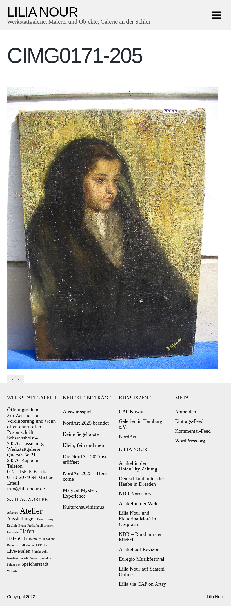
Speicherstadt (34, 564)
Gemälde (13, 532)
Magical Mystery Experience (80, 493)
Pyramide (45, 558)
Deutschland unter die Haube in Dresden (141, 481)
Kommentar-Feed (193, 431)
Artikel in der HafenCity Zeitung (138, 466)
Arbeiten (12, 512)
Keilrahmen (27, 545)
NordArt (12, 558)
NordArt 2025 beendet (86, 423)
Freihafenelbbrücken (40, 525)
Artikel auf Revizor (139, 549)
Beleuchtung (45, 519)
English (12, 525)
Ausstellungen (21, 518)
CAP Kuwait (132, 411)
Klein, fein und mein (84, 445)
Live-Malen (18, 551)
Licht (47, 545)
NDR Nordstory (135, 493)
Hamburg (35, 538)
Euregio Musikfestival (141, 559)
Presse (33, 558)
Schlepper (13, 564)
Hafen (27, 531)
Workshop (13, 571)
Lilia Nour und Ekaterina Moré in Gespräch (137, 518)
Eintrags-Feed (189, 421)
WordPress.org (190, 440)
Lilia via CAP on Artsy (142, 584)
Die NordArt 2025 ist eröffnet (84, 459)
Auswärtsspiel (77, 411)
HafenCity (17, 538)
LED (39, 545)
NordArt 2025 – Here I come (86, 476)
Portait (23, 558)
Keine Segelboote (81, 434)
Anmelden (185, 411)
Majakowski (40, 551)
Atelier (31, 510)
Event (22, 525)
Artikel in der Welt (138, 503)
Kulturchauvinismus (83, 507)
